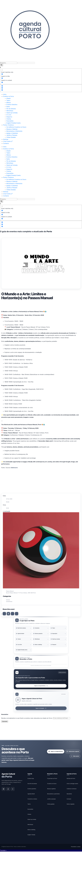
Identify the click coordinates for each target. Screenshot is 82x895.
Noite (8, 106)
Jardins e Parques (11, 135)
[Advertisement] (41, 304)
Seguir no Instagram (40, 708)
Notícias (5, 139)
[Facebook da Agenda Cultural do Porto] (8, 789)
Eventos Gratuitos (11, 104)
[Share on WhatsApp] (12, 613)
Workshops (9, 110)
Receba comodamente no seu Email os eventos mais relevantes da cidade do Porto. (27, 718)
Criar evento (76, 756)
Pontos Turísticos (8, 125)
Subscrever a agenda (74, 751)
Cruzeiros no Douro (51, 783)
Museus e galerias (51, 788)
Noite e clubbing (31, 829)
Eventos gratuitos (32, 788)
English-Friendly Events (13, 123)
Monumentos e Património (14, 131)
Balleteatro (14, 467)
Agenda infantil (31, 793)
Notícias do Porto (71, 778)
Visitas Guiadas (11, 137)
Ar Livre (8, 115)
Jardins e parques (51, 799)
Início (4, 94)
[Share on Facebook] (4, 613)
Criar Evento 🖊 (7, 141)
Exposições (9, 121)
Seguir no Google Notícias (39, 685)
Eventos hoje (31, 778)
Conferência (9, 601)
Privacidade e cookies (75, 846)
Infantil (8, 98)
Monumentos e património (53, 793)
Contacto (6, 143)
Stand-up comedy (32, 819)
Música (8, 102)
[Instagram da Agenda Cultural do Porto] (3, 789)
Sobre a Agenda (70, 804)
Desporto (9, 117)
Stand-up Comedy (12, 113)
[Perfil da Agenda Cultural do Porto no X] (13, 789)
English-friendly (31, 834)
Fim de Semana (11, 108)
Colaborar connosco (71, 788)
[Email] (16, 613)
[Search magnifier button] (1, 65)
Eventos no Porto (8, 96)
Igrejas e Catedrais (12, 133)
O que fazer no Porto (52, 778)
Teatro (8, 100)
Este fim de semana (32, 783)
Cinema (8, 119)
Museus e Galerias (11, 129)
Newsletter (69, 793)
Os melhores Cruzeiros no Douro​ (16, 127)
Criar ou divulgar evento (72, 783)
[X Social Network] (8, 613)
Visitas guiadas (50, 804)
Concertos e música (32, 799)
